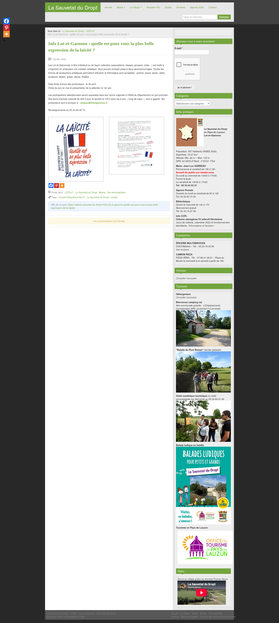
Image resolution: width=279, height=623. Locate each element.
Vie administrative (116, 192)
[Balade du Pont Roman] (203, 371)
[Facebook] (51, 185)
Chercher (224, 17)
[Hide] (4, 40)
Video (181, 571)
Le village (135, 7)
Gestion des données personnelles (218, 616)
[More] (62, 185)
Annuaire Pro (153, 7)
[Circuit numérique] (203, 420)
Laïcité (114, 197)
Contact (213, 7)
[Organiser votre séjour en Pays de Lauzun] (205, 547)
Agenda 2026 (197, 7)
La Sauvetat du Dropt (72, 7)
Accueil (108, 7)
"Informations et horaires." (201, 225)
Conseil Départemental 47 (71, 197)
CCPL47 (90, 31)
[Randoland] (203, 485)
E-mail (179, 48)
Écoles (168, 7)
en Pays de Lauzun (214, 132)
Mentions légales (189, 616)
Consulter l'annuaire (186, 278)
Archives (180, 7)
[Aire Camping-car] (203, 328)
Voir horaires (182, 249)
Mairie (120, 7)
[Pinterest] (56, 185)
